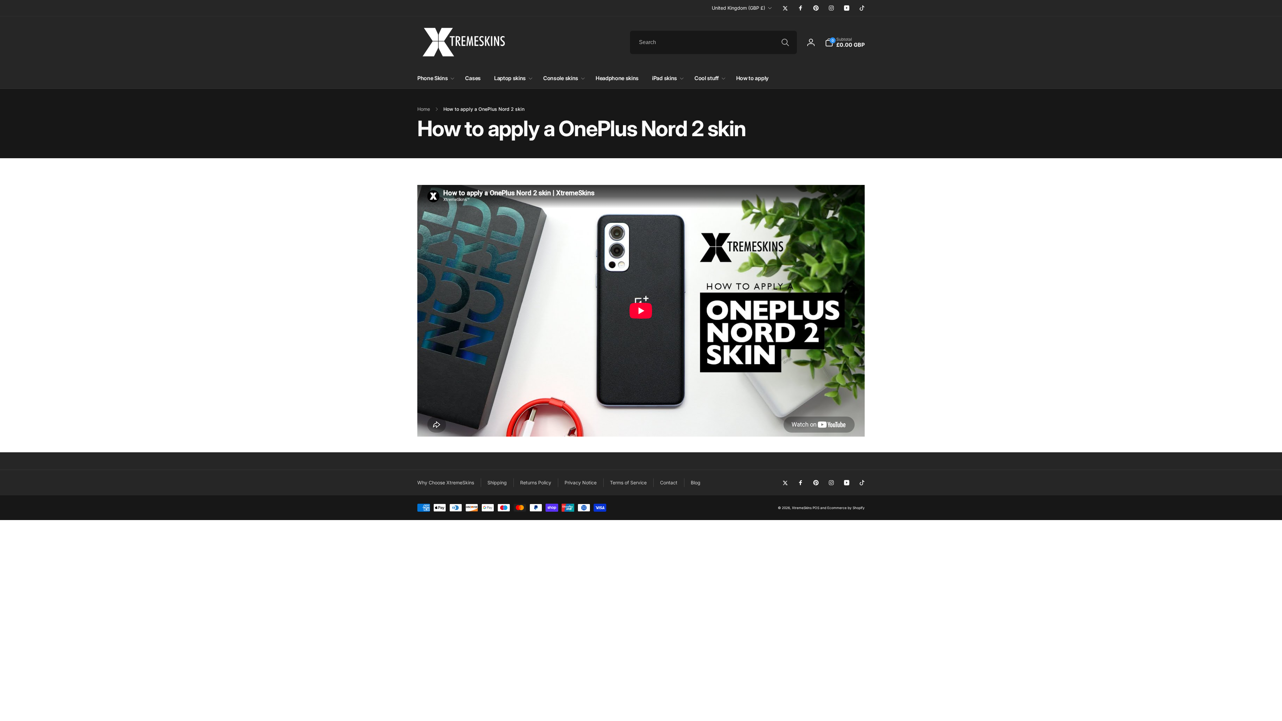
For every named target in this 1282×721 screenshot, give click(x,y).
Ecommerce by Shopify (846, 508)
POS (816, 508)
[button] (845, 42)
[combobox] (713, 42)
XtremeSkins (802, 508)
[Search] (785, 42)
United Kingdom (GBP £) (738, 8)
